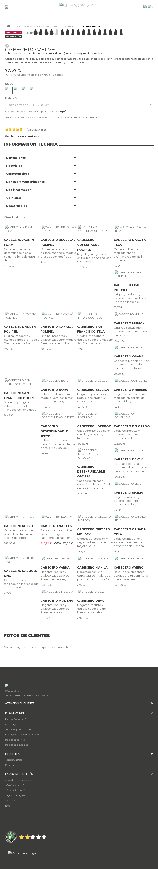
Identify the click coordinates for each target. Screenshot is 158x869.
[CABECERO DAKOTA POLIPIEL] (22, 315)
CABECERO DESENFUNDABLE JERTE (54, 431)
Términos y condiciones (18, 729)
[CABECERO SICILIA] (132, 483)
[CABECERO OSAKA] (132, 347)
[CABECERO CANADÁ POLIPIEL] (59, 315)
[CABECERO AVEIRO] (132, 558)
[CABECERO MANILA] (95, 558)
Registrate (10, 765)
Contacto (10, 800)
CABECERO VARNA (55, 567)
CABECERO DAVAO (128, 459)
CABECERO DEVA (90, 600)
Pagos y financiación (16, 719)
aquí (62, 111)
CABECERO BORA (54, 390)
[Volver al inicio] (8, 26)
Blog (7, 805)
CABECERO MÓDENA (57, 600)
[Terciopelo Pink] (17, 90)
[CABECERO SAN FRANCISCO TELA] (95, 315)
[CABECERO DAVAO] (132, 450)
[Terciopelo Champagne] (8, 90)
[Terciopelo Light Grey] (33, 90)
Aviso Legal (11, 724)
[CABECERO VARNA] (59, 558)
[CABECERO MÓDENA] (59, 591)
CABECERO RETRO (18, 526)
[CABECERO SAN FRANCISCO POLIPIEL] (22, 382)
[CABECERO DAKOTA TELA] (132, 229)
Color (10, 84)
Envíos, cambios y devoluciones (22, 734)
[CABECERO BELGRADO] (132, 415)
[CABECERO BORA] (59, 380)
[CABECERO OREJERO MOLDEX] (95, 518)
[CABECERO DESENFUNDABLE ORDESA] (95, 453)
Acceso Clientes (13, 759)
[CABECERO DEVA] (95, 591)
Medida (11, 97)
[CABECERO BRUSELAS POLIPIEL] (59, 229)
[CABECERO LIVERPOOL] (95, 415)
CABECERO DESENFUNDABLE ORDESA (91, 471)
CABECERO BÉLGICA (93, 390)
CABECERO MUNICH (129, 323)
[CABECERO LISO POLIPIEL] (132, 274)
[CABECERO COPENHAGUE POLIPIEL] (95, 229)
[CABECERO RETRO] (22, 517)
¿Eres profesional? (15, 790)
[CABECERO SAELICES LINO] (22, 560)
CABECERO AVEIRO (129, 567)
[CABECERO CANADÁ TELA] (132, 518)
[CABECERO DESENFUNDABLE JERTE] (59, 415)
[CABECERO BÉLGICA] (95, 380)
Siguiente (7, 46)
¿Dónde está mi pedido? (18, 780)
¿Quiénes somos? (15, 785)
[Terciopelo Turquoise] (25, 90)
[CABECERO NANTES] (59, 517)
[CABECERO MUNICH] (132, 314)
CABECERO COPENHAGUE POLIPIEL (88, 245)
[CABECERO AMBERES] (132, 380)
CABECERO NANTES (56, 526)
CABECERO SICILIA (128, 493)
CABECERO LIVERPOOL (95, 426)
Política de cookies (15, 739)
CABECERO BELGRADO (132, 426)
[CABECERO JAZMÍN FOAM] (22, 229)
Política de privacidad (16, 744)
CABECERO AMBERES (130, 390)
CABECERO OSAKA (128, 356)
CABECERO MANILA (92, 567)
